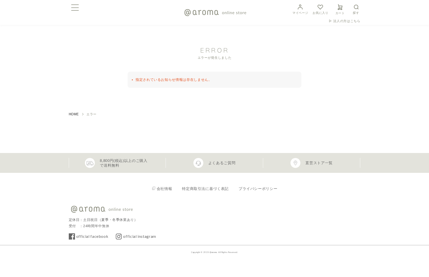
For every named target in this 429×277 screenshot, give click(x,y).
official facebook (92, 236)
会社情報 (164, 188)
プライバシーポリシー (258, 188)
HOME (74, 114)
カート (340, 13)
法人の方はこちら (346, 21)
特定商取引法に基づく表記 (205, 188)
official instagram (139, 236)
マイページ (300, 13)
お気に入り (320, 13)
